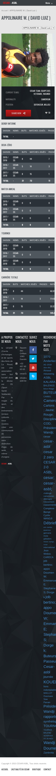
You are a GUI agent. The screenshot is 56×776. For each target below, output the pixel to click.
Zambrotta (49, 752)
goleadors (48, 539)
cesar (47, 436)
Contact (47, 769)
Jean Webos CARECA (48, 553)
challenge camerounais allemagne (49, 496)
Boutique (36, 769)
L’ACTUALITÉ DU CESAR (20, 769)
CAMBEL (47, 397)
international (49, 547)
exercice (47, 530)
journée (48, 676)
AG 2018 (48, 365)
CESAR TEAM (35, 90)
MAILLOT (48, 693)
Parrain (47, 702)
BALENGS (49, 385)
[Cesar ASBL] (10, 3)
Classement (49, 502)
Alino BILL (48, 368)
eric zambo (48, 527)
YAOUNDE (46, 93)
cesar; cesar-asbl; (49, 483)
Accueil (4, 10)
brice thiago (49, 388)
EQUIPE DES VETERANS (42, 92)
